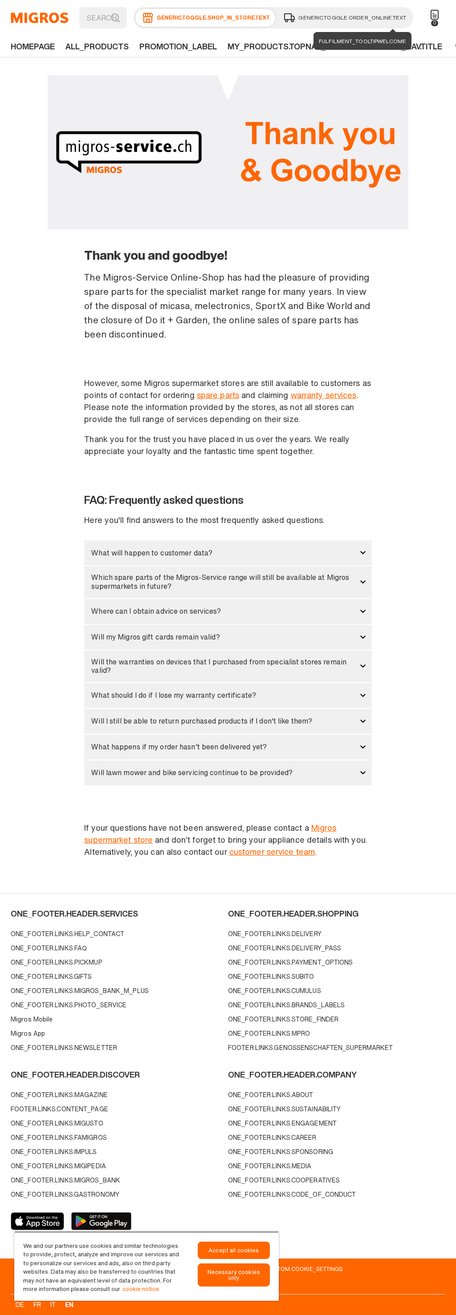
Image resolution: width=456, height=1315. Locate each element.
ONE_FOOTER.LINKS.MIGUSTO (57, 1123)
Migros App (28, 1033)
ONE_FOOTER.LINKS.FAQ (49, 948)
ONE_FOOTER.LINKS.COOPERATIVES (284, 1180)
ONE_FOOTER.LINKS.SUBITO (271, 976)
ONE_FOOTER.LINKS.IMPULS (54, 1151)
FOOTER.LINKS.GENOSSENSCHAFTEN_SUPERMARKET (310, 1047)
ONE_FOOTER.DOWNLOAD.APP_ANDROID (101, 1221)
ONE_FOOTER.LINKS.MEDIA (269, 1165)
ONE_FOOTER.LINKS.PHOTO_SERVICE (68, 1004)
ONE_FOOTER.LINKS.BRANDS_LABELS (286, 1004)
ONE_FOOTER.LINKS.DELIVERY (275, 933)
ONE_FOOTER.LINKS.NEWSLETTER (64, 1047)
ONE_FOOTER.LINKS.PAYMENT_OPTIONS (290, 962)
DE (20, 1304)
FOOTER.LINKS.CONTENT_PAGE (59, 1109)
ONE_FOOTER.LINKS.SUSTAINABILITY (284, 1109)
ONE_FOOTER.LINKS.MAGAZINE (59, 1094)
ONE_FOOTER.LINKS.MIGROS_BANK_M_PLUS (80, 990)
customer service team (272, 851)
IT (53, 1304)
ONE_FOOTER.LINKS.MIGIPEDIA (58, 1165)
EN (69, 1304)
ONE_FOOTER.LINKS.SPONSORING (280, 1151)
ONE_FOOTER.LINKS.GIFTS (51, 976)
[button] (227, 552)
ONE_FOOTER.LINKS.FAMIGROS (59, 1137)
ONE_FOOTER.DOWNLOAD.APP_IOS (37, 1221)
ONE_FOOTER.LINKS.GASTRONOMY (65, 1194)
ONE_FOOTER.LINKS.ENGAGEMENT (282, 1123)
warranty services (324, 395)
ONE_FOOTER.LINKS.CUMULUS (274, 990)
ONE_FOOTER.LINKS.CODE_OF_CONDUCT (292, 1194)
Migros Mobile (32, 1019)
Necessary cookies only (234, 1275)
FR (37, 1304)
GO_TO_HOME (40, 17)
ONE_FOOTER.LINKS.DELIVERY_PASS (284, 948)
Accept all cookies (233, 1250)
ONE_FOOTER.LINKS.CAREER (272, 1137)
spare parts (218, 395)
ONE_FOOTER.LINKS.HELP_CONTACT (67, 933)
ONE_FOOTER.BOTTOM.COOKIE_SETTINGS (284, 1269)
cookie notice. (141, 1289)
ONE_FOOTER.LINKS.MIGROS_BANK (65, 1180)
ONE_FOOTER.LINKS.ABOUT (270, 1094)
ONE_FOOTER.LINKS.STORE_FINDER (283, 1019)
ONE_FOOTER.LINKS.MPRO (269, 1033)
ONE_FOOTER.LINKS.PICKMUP (56, 962)
